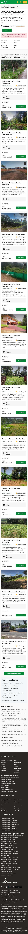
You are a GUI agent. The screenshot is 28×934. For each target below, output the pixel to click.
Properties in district (12, 740)
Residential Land (13, 6)
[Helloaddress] (5, 2)
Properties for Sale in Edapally (8, 826)
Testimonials (19, 900)
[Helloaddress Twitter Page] (4, 887)
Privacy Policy (9, 931)
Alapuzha (3, 762)
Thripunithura (17, 809)
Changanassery (5, 803)
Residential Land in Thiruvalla (11, 686)
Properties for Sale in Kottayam (9, 822)
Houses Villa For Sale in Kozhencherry (10, 867)
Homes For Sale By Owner (7, 845)
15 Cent (8, 301)
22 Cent (8, 505)
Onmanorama (4, 892)
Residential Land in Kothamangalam (10, 857)
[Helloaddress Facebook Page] (2, 887)
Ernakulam (3, 766)
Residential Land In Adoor (7, 871)
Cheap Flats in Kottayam (7, 789)
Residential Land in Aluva (7, 849)
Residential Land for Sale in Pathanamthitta (11, 285)
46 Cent (8, 249)
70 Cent (8, 148)
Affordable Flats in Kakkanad (8, 783)
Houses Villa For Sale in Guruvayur (9, 859)
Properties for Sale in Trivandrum (9, 820)
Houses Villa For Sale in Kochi (8, 839)
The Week (12, 897)
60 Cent (8, 200)
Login (24, 2)
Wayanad (16, 770)
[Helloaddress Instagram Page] (6, 887)
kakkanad (16, 803)
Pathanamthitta (5, 7)
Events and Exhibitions (6, 902)
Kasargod (16, 772)
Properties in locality (12, 746)
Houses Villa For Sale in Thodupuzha (10, 869)
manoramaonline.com (16, 928)
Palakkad (3, 768)
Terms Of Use (16, 931)
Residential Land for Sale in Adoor (13, 234)
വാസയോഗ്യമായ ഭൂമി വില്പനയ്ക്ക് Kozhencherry (14, 642)
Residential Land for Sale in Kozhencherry (11, 134)
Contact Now (7, 30)
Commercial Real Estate (7, 875)
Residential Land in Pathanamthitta (13, 683)
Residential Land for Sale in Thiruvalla (11, 184)
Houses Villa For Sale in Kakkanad (9, 847)
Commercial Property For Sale (8, 873)
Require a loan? (20, 26)
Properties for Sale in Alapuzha (8, 828)
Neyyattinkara (4, 811)
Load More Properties (13, 673)
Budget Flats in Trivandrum (7, 781)
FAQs (21, 931)
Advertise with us (5, 904)
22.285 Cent (9, 557)
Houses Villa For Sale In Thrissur (9, 843)
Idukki (15, 764)
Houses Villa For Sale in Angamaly (9, 853)
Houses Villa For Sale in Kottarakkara (10, 863)
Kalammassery (18, 805)
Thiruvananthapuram (6, 760)
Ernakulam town (18, 799)
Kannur (3, 772)
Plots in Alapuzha (5, 785)
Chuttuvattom (4, 895)
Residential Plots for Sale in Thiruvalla (13, 693)
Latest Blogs (12, 900)
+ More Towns (17, 811)
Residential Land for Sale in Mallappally (11, 82)
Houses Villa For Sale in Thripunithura (10, 851)
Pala (2, 807)
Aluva (15, 801)
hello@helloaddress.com (10, 923)
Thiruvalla (3, 809)
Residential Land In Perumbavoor (9, 861)
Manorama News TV (15, 892)
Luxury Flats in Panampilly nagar (9, 791)
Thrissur (16, 766)
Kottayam (3, 764)
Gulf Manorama (13, 895)
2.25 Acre (8, 352)
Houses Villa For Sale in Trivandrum (9, 837)
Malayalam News (14, 890)
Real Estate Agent (5, 865)
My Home (16, 902)
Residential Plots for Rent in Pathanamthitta (11, 696)
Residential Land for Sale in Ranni (13, 592)
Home (2, 6)
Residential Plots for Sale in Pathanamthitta (11, 689)
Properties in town (10, 743)
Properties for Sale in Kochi (7, 818)
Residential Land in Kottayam (8, 841)
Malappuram (17, 768)
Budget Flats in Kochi (6, 779)
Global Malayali (5, 897)
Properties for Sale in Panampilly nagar (11, 824)
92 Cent (8, 658)
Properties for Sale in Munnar (8, 830)
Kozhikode (3, 770)
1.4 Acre (8, 98)
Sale (6, 6)
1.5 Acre (8, 607)
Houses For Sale (5, 855)
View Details (21, 106)
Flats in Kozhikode (5, 787)
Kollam (16, 760)
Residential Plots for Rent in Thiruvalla (14, 700)
